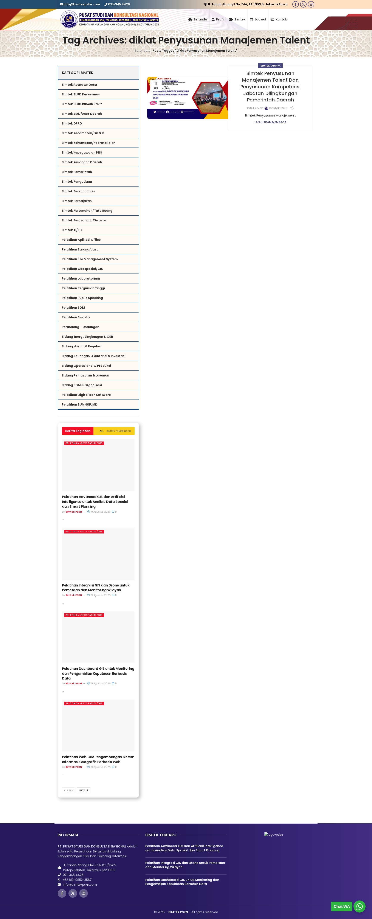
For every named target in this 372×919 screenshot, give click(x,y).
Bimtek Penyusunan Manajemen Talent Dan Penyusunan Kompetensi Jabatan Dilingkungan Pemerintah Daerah (270, 86)
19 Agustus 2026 (100, 511)
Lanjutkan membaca (270, 122)
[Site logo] (109, 19)
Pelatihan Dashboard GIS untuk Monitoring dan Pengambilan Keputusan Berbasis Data (98, 673)
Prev (69, 790)
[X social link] (303, 4)
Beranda (141, 50)
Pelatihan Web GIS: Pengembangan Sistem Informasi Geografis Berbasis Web (98, 759)
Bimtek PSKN (73, 511)
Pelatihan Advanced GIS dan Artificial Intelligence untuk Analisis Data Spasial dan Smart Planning (95, 501)
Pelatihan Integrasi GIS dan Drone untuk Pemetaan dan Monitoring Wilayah (95, 587)
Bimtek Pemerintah (119, 431)
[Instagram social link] (311, 4)
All (102, 431)
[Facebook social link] (295, 4)
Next (82, 790)
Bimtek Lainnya (270, 65)
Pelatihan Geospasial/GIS (84, 443)
